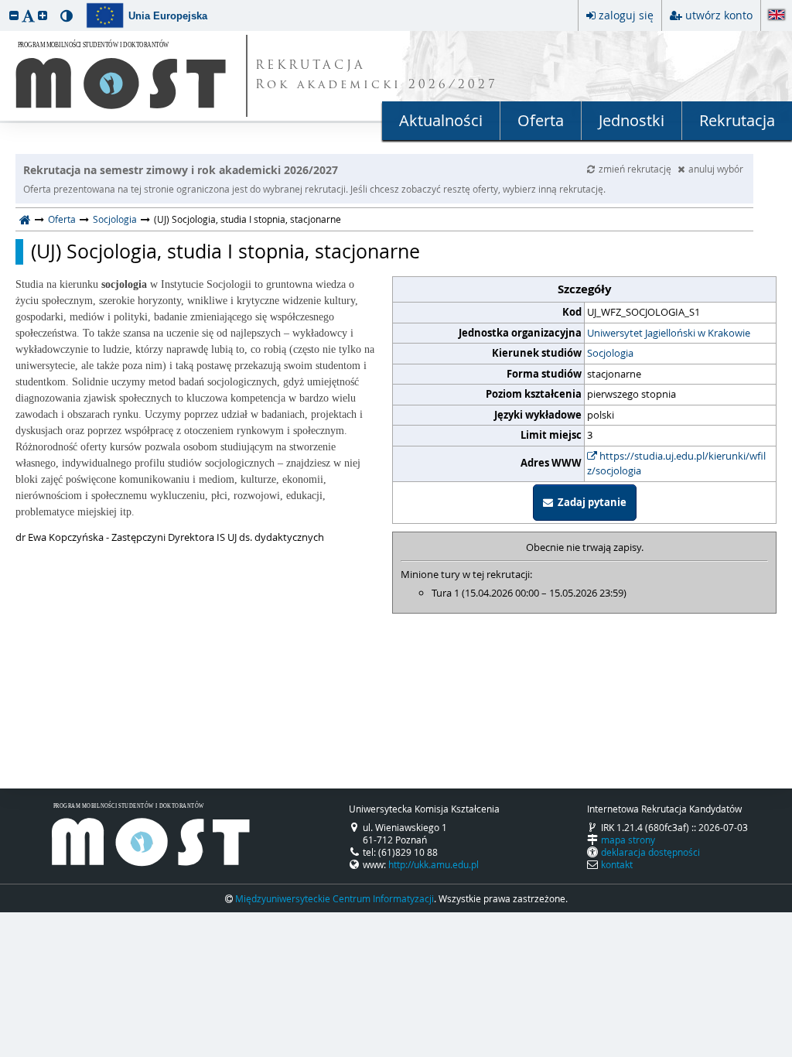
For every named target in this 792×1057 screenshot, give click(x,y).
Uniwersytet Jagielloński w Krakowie (668, 333)
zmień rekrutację (636, 168)
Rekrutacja (737, 120)
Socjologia (115, 219)
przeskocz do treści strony (4, 4)
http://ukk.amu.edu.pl (433, 864)
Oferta (540, 120)
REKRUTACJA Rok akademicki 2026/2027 (376, 75)
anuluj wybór (715, 168)
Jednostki (631, 120)
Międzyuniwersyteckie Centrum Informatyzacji (334, 898)
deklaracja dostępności (650, 852)
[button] (14, 15)
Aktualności (441, 120)
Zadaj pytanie (589, 502)
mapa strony (628, 839)
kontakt (617, 864)
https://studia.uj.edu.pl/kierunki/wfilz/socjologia (676, 463)
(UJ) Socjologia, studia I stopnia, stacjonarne (225, 251)
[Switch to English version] (776, 16)
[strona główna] (25, 219)
